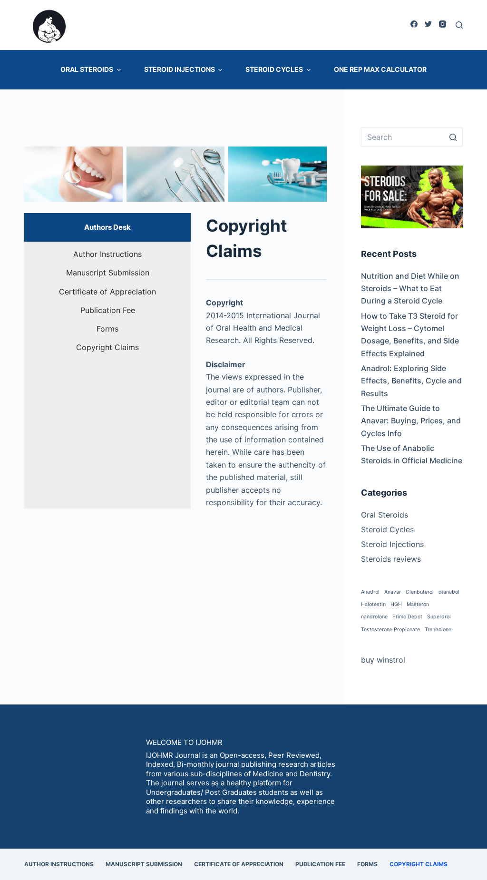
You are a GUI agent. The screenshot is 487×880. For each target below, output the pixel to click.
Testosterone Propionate (390, 629)
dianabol (448, 592)
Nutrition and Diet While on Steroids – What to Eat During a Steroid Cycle (410, 288)
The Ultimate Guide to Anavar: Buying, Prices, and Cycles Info (411, 420)
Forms (367, 864)
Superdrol (439, 617)
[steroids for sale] (412, 196)
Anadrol (370, 592)
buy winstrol (383, 660)
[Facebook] (414, 24)
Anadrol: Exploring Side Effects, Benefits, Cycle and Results (411, 380)
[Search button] (453, 137)
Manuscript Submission (144, 864)
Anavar (392, 592)
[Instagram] (442, 24)
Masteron (418, 604)
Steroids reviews (391, 559)
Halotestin (373, 604)
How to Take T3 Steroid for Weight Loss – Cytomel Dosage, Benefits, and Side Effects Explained (410, 334)
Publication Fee (320, 864)
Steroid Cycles (274, 69)
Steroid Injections (179, 69)
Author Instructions (59, 864)
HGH (396, 604)
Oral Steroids (86, 69)
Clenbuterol (420, 592)
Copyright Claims (419, 864)
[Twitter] (428, 24)
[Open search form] (459, 25)
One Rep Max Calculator (380, 69)
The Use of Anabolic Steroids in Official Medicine (411, 454)
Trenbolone (438, 629)
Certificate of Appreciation (238, 864)
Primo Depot (407, 617)
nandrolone (374, 617)
